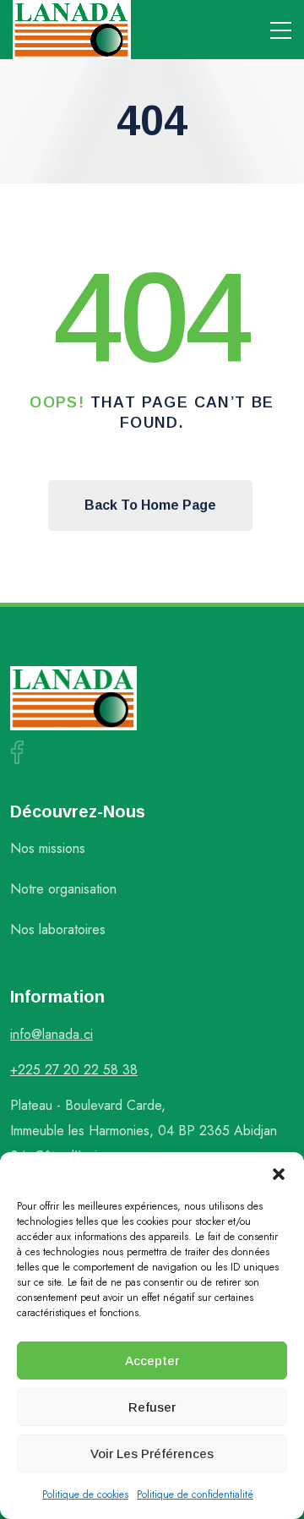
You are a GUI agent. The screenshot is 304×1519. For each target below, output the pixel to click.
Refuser (152, 1407)
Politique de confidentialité (195, 1494)
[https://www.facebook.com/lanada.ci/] (17, 752)
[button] (278, 1173)
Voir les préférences (152, 1453)
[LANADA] (72, 29)
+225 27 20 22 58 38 (74, 1069)
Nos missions (47, 848)
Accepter (152, 1360)
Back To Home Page (150, 505)
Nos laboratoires (58, 929)
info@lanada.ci (51, 1034)
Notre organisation (63, 889)
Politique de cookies (85, 1494)
